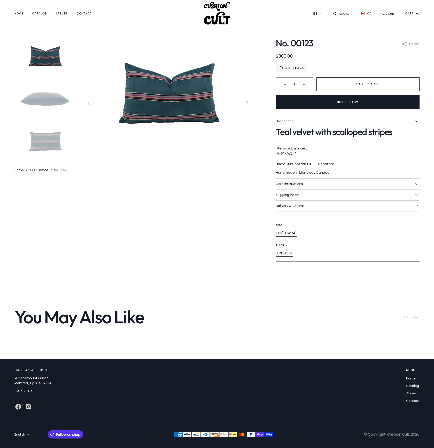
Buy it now (348, 102)
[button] (342, 14)
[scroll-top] (424, 438)
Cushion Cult (398, 434)
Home (19, 170)
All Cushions (39, 170)
